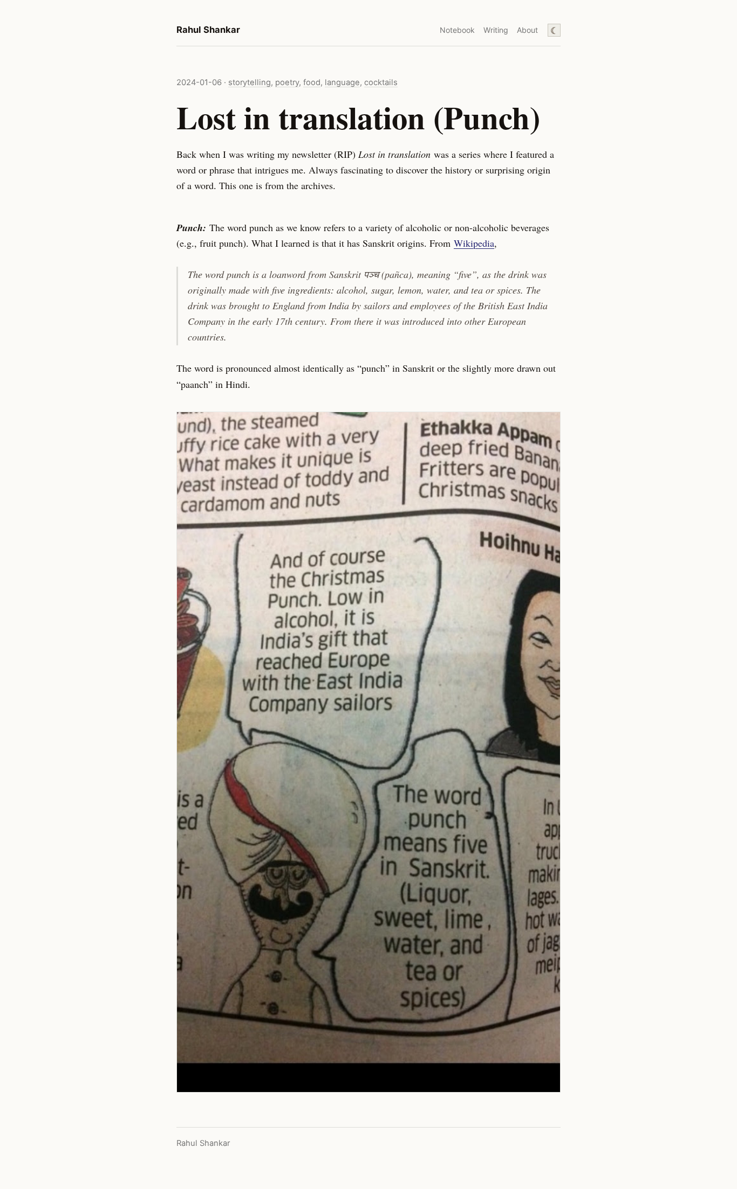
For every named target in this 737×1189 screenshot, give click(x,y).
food (311, 82)
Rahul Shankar (208, 29)
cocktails (381, 82)
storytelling (249, 82)
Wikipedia (474, 243)
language (342, 82)
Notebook (457, 29)
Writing (495, 29)
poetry (287, 82)
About (527, 29)
